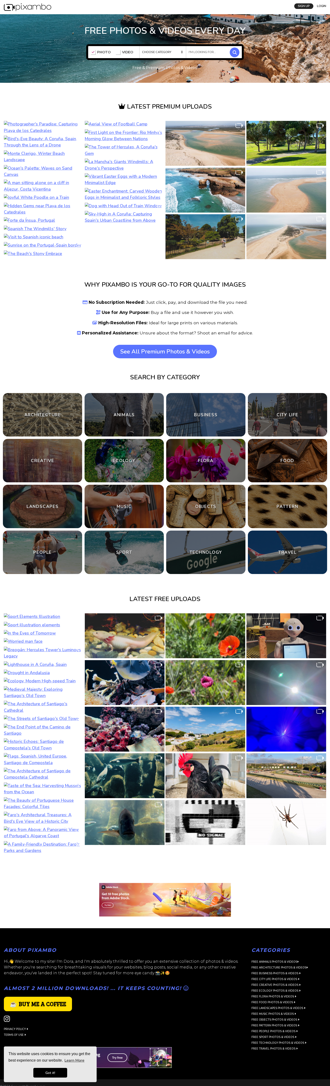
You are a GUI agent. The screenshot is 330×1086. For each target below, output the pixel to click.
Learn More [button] (74, 1060)
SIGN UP (304, 5)
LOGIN (321, 5)
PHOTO (104, 52)
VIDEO (127, 52)
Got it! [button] (50, 1072)
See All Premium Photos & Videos (165, 351)
